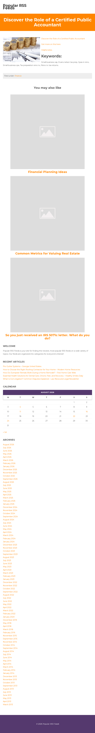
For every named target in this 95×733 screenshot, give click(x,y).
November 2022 (10, 585)
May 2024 (7, 529)
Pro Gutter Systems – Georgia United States (22, 366)
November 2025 (10, 473)
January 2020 (9, 617)
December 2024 (10, 507)
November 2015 (10, 636)
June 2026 (7, 451)
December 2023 (10, 545)
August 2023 (8, 557)
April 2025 (7, 495)
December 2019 (10, 620)
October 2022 (9, 589)
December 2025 (10, 469)
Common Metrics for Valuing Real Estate (47, 253)
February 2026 (9, 463)
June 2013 (7, 695)
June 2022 (7, 601)
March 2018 (8, 629)
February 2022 (9, 614)
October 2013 (9, 683)
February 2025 (9, 501)
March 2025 (8, 498)
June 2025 (7, 488)
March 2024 (8, 535)
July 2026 (7, 448)
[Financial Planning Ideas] (47, 131)
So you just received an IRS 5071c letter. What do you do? (47, 336)
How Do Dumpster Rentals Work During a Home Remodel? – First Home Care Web (39, 373)
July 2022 (7, 598)
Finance (18, 76)
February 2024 (9, 538)
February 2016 (9, 632)
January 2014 (8, 673)
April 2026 (7, 457)
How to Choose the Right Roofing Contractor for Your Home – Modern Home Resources (41, 369)
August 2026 (8, 444)
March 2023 (8, 573)
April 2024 (7, 532)
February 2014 (9, 670)
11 (20, 412)
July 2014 (7, 654)
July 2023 (7, 560)
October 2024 (9, 513)
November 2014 (10, 642)
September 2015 (10, 639)
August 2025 (8, 482)
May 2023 (7, 567)
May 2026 (7, 454)
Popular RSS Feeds (14, 6)
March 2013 (8, 704)
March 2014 (8, 667)
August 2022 (8, 595)
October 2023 (9, 551)
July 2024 (7, 523)
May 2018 (7, 623)
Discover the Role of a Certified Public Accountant (63, 39)
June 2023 (7, 563)
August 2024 (8, 520)
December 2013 (10, 676)
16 (87, 412)
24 (8, 421)
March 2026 (8, 460)
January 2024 (8, 542)
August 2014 (8, 651)
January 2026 (8, 466)
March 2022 (8, 610)
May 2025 (7, 491)
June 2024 (7, 526)
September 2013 (10, 686)
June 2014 (7, 657)
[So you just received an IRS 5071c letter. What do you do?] (47, 295)
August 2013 (8, 689)
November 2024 (10, 510)
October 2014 (9, 645)
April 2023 (7, 570)
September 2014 (10, 648)
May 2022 (7, 604)
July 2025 (7, 485)
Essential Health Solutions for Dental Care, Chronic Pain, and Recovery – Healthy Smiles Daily (43, 376)
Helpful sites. (46, 50)
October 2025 (9, 476)
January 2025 (8, 504)
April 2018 (7, 626)
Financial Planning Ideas (47, 172)
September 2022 (10, 592)
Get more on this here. (51, 44)
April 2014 (7, 664)
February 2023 (9, 576)
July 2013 (7, 692)
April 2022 (7, 607)
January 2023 (8, 579)
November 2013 (10, 679)
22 (74, 416)
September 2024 (10, 516)
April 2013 (7, 701)
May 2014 (7, 661)
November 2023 (10, 548)
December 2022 (10, 582)
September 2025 (10, 479)
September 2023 (10, 554)
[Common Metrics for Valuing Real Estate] (47, 213)
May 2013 (7, 698)
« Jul (5, 432)
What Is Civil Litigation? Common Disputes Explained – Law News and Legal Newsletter (41, 379)
